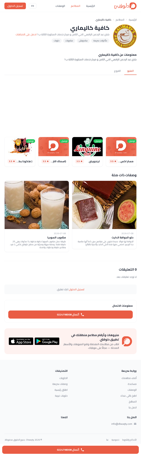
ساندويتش (83, 40)
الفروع (117, 70)
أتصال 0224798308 (68, 314)
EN (32, 6)
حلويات (56, 40)
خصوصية (115, 439)
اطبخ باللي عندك (128, 395)
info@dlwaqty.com (121, 424)
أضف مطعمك (129, 378)
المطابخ (133, 401)
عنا (107, 439)
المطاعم (75, 6)
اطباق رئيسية (61, 389)
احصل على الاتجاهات (26, 34)
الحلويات (63, 378)
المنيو (130, 70)
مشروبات (69, 40)
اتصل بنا (133, 407)
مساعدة (132, 384)
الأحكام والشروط (129, 439)
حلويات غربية (61, 395)
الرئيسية (90, 6)
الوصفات (60, 6)
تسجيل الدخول (15, 5)
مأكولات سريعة (100, 40)
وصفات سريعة (60, 384)
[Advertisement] (70, 105)
